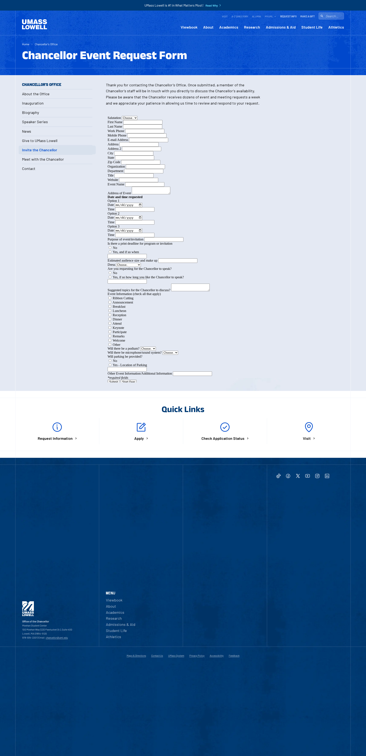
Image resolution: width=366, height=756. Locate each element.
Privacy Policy (197, 655)
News (26, 131)
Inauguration (33, 103)
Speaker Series (35, 121)
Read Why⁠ (211, 5)
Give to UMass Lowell (39, 140)
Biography (30, 112)
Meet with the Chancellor (43, 159)
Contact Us (157, 655)
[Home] (34, 24)
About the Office (36, 93)
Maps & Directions (136, 655)
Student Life (312, 27)
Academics (228, 27)
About (208, 27)
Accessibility (217, 655)
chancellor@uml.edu (57, 637)
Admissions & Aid (281, 27)
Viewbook (189, 27)
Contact (28, 168)
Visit (225, 16)
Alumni (256, 16)
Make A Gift (307, 16)
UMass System (176, 655)
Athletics (336, 27)
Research (252, 27)
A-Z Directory (240, 16)
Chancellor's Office (46, 44)
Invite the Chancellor (39, 150)
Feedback (234, 655)
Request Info (288, 16)
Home (25, 44)
